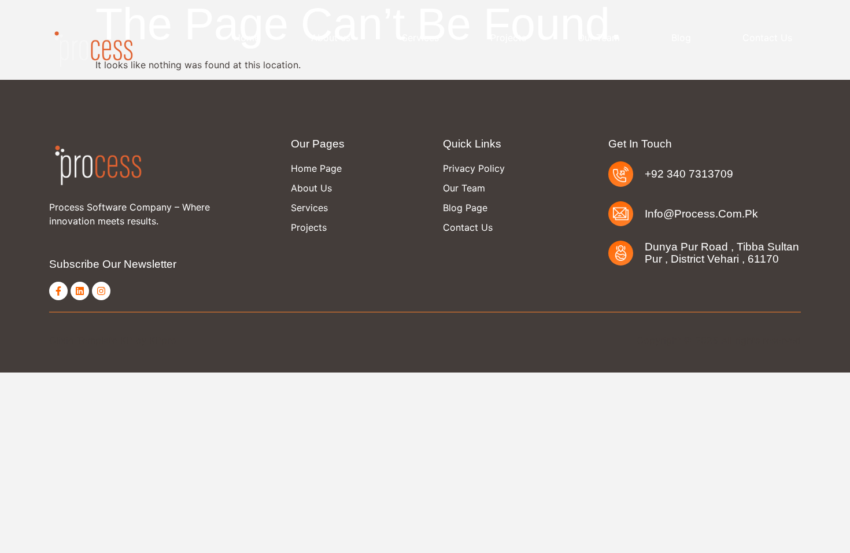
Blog (681, 37)
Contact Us (767, 37)
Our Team (599, 37)
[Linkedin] (80, 291)
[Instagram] (101, 291)
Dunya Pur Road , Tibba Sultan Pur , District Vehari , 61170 (722, 253)
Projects (508, 37)
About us (330, 37)
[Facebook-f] (58, 291)
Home (247, 37)
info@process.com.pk (701, 214)
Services (420, 37)
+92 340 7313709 (689, 174)
